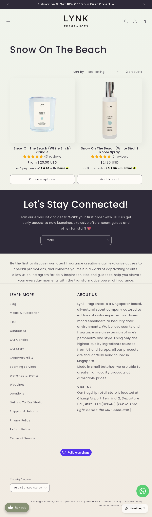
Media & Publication (24, 313)
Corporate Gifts (21, 358)
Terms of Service (22, 438)
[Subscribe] (107, 240)
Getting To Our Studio (26, 402)
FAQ (13, 322)
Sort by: (78, 72)
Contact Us (18, 331)
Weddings (17, 385)
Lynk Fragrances (64, 501)
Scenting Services (23, 367)
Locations (17, 393)
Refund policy (112, 501)
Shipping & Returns (24, 411)
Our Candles (19, 340)
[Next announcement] (144, 4)
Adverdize (93, 501)
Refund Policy (20, 429)
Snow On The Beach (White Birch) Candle (42, 150)
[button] (8, 21)
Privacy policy (133, 501)
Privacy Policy (20, 420)
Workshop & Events (24, 376)
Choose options (42, 179)
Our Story (17, 349)
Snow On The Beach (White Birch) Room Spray (109, 150)
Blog (13, 304)
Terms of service (109, 505)
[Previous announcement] (8, 4)
